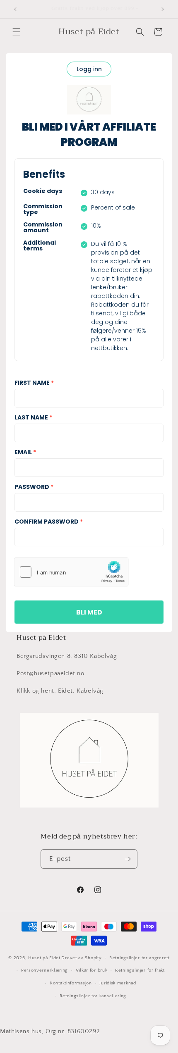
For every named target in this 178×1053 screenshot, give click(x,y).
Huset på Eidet (44, 957)
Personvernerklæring (44, 970)
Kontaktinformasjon (71, 983)
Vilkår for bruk (92, 970)
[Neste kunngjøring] (163, 9)
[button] (16, 32)
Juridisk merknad (117, 983)
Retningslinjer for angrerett (139, 957)
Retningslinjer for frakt (140, 970)
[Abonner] (128, 859)
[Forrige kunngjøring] (15, 9)
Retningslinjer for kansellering (93, 995)
